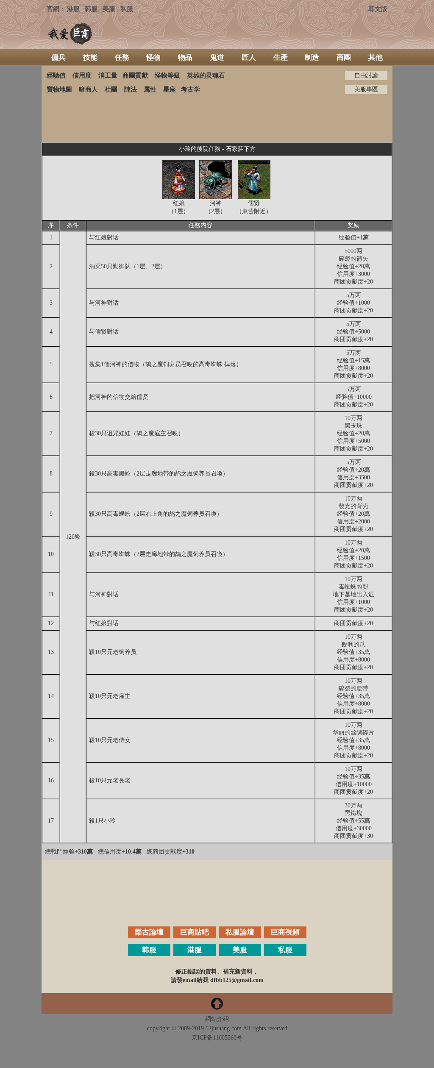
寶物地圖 (59, 89)
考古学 (190, 89)
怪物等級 (167, 75)
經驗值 (56, 75)
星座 (169, 89)
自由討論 (366, 75)
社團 (111, 89)
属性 (150, 89)
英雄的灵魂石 (206, 75)
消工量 (107, 75)
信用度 (82, 75)
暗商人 (88, 89)
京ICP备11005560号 (217, 1038)
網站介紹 (217, 1019)
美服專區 (366, 89)
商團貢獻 (135, 75)
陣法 (130, 89)
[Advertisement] (217, 118)
